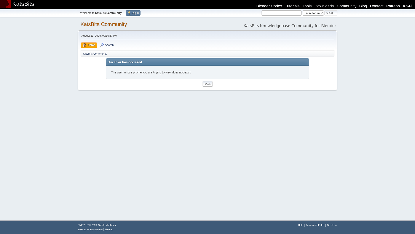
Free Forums (96, 229)
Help (300, 225)
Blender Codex (269, 6)
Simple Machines (107, 225)
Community (346, 6)
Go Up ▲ (332, 225)
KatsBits (23, 4)
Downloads (324, 6)
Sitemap (109, 229)
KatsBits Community (103, 24)
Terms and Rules (315, 225)
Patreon (393, 6)
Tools (307, 6)
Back (207, 83)
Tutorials (292, 6)
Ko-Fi (407, 6)
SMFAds (82, 229)
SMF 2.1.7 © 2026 (87, 225)
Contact (376, 6)
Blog (363, 6)
